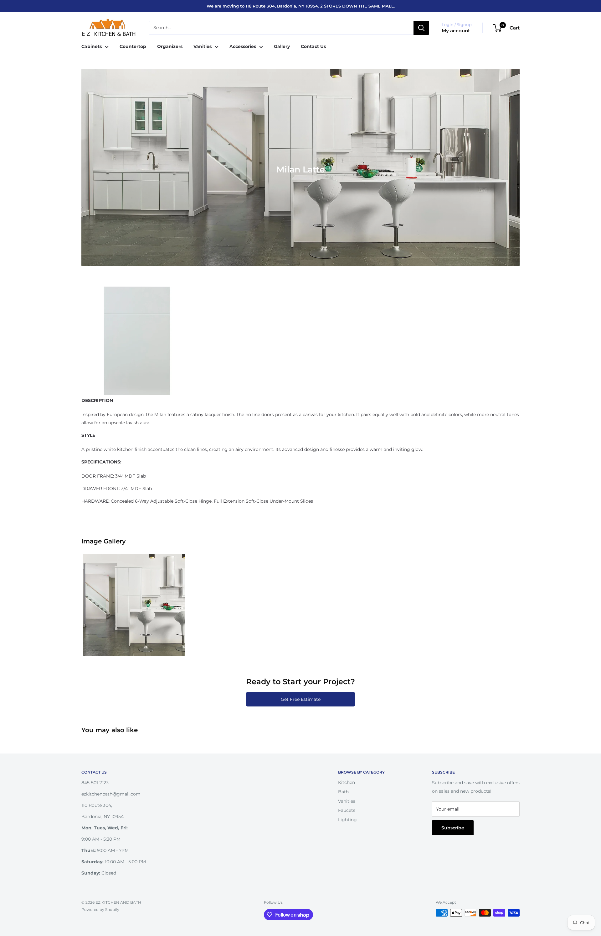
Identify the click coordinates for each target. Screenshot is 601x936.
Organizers (169, 46)
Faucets (346, 810)
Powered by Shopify (100, 909)
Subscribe (452, 828)
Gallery (282, 46)
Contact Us (313, 46)
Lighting (347, 819)
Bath (343, 792)
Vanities (202, 46)
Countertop (133, 46)
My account (456, 31)
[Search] (421, 28)
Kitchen (346, 782)
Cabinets (91, 46)
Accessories (242, 46)
